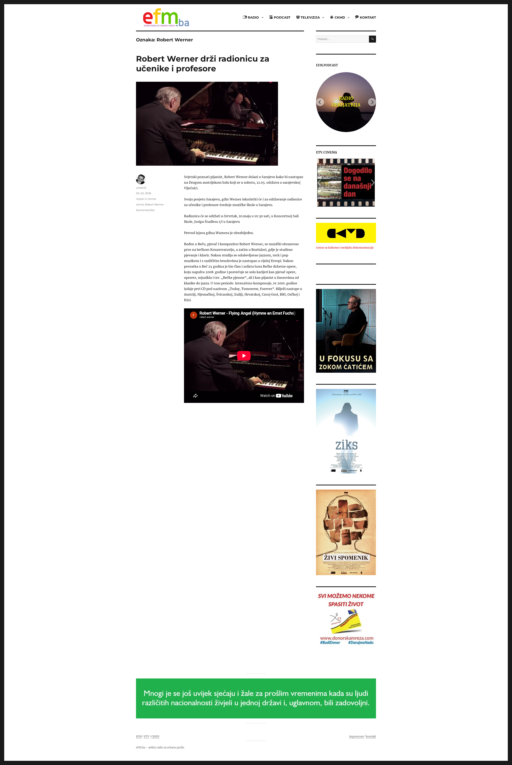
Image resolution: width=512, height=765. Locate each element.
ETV (146, 736)
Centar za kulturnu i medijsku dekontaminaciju (345, 247)
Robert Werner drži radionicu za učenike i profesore (202, 63)
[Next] (372, 102)
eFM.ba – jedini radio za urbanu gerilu (160, 747)
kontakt (371, 736)
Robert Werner (154, 204)
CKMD (155, 736)
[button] (319, 183)
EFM (139, 736)
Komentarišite (145, 210)
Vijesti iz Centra (146, 198)
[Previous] (320, 102)
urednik (141, 187)
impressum (356, 736)
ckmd (140, 204)
